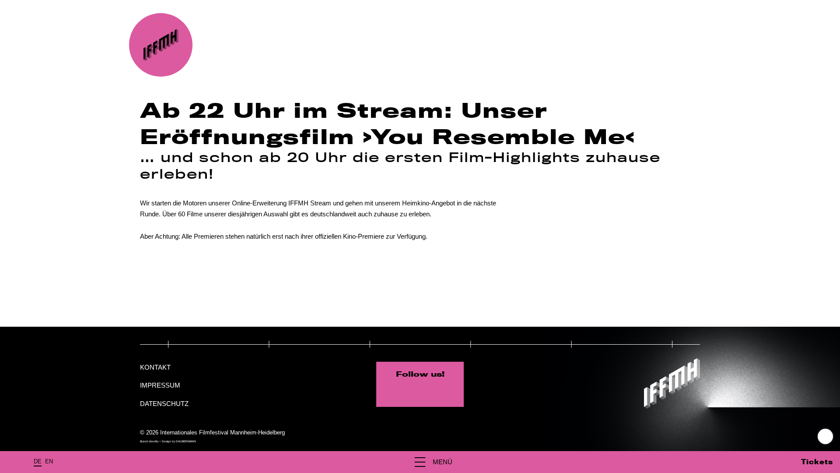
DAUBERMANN (186, 441)
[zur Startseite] (160, 45)
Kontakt (155, 367)
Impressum (160, 385)
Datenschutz (164, 403)
